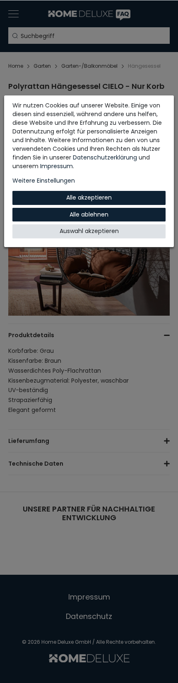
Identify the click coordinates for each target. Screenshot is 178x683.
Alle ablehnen (89, 214)
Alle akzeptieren (89, 197)
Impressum (56, 166)
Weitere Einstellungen (43, 180)
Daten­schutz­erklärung (105, 157)
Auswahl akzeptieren (89, 231)
